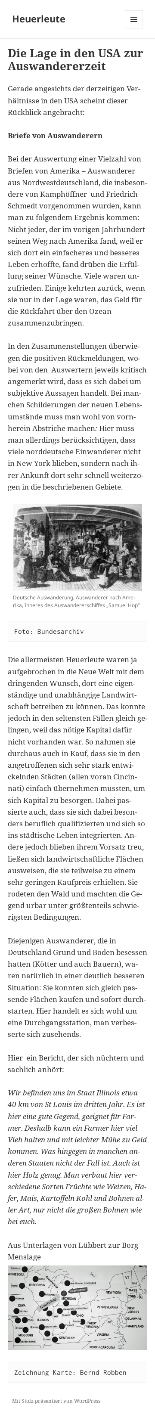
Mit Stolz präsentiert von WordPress (56, 1401)
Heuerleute (38, 18)
